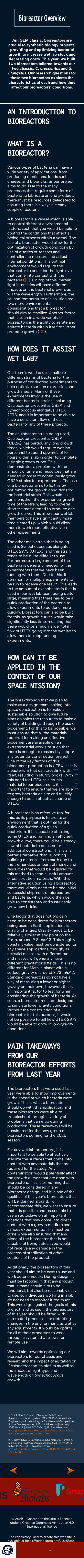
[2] (41, 331)
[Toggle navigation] (50, 1550)
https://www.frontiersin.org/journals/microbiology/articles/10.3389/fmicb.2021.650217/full (41, 1432)
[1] (27, 280)
